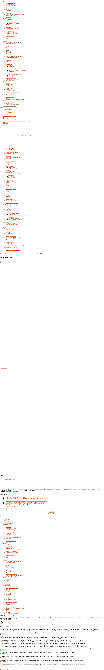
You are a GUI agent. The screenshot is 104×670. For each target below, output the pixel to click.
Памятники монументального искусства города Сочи (19, 121)
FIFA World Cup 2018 (11, 15)
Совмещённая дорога (11, 90)
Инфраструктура (10, 36)
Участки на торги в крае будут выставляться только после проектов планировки (25, 502)
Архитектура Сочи (7, 109)
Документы (11, 31)
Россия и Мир (6, 76)
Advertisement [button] (3, 661)
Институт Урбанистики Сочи (13, 104)
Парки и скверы (12, 22)
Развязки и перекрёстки (11, 93)
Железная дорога (10, 84)
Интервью (8, 52)
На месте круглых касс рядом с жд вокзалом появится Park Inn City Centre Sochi (25, 498)
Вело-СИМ (8, 85)
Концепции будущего (11, 80)
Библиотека (5, 113)
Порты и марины (10, 97)
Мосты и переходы (10, 94)
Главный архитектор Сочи (9, 116)
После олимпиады (12, 75)
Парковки (8, 95)
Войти (4, 520)
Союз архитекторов (10, 48)
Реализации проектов (11, 43)
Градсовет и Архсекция (11, 32)
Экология (8, 39)
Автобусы (8, 83)
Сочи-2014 (8, 65)
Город (4, 18)
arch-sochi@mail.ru (13, 491)
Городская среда (9, 20)
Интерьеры (8, 45)
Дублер (7, 89)
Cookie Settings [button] (3, 619)
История (5, 59)
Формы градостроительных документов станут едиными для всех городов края (25, 503)
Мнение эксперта (10, 53)
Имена (7, 50)
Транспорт (5, 81)
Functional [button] (2, 649)
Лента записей (6, 522)
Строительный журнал (8, 479)
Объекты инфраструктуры (14, 74)
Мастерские (8, 51)
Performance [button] (3, 653)
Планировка (11, 66)
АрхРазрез (8, 10)
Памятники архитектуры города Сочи (15, 119)
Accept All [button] (9, 619)
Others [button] (1, 665)
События (5, 1)
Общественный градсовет (12, 33)
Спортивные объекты (13, 67)
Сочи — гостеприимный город (13, 11)
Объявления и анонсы (11, 8)
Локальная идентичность (12, 57)
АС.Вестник (9, 112)
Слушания (11, 29)
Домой (1, 253)
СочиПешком (9, 13)
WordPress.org (6, 524)
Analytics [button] (2, 657)
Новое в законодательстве (12, 6)
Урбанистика (9, 103)
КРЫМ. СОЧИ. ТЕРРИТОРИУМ (14, 506)
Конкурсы (8, 9)
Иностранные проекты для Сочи (13, 42)
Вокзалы (8, 86)
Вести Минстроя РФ (11, 5)
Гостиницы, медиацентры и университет (18, 70)
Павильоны (11, 71)
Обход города (9, 88)
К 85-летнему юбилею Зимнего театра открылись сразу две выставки (20, 253)
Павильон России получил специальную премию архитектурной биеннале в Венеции (26, 501)
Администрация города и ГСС (13, 28)
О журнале (5, 122)
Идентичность (11, 25)
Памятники (5, 118)
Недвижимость (9, 34)
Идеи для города (10, 114)
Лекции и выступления (11, 55)
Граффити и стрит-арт (13, 23)
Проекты (5, 41)
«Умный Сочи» (9, 27)
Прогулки (8, 62)
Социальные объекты (13, 72)
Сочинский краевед (7, 478)
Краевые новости (10, 4)
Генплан (5, 117)
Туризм (7, 38)
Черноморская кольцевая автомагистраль (15, 99)
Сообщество (6, 47)
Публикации (9, 64)
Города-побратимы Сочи (12, 79)
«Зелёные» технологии (11, 102)
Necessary (4, 634)
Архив (4, 125)
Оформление (11, 69)
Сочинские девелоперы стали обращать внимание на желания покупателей (24, 499)
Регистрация (6, 519)
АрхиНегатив (9, 19)
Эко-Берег (8, 17)
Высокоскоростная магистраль (13, 92)
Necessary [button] (2, 633)
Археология (8, 60)
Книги (7, 61)
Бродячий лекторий (10, 3)
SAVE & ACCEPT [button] (4, 669)
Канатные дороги (10, 98)
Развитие (8, 37)
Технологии (6, 100)
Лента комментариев (8, 523)
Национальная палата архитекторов (14, 56)
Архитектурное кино (11, 78)
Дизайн (7, 46)
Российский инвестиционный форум (15, 14)
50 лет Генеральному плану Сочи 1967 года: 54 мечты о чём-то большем (23, 504)
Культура (8, 24)
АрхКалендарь (9, 111)
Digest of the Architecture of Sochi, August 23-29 (17, 497)
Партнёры (5, 123)
